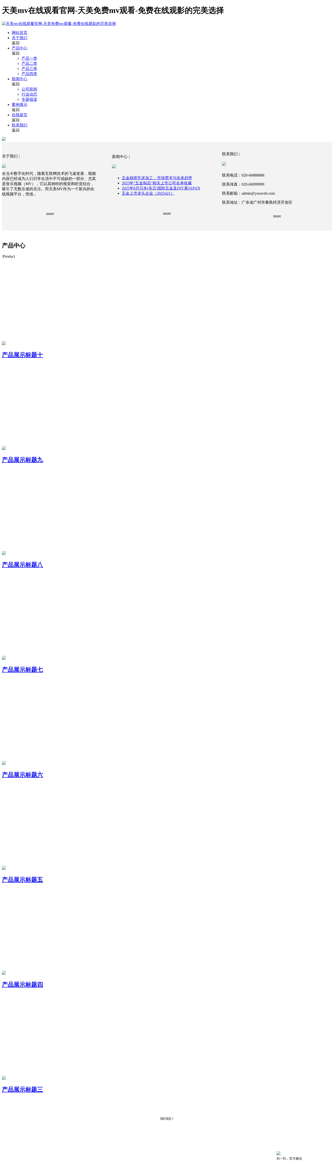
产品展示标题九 (22, 460)
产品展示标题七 (22, 669)
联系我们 (19, 125)
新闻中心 (19, 79)
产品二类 (29, 63)
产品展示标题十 (22, 355)
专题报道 (29, 99)
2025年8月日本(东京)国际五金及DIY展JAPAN (161, 188)
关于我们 (19, 38)
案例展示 (19, 104)
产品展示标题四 (22, 984)
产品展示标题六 (22, 775)
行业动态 (29, 94)
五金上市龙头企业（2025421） (148, 193)
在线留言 (19, 115)
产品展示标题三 (22, 1089)
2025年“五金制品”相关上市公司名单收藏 (157, 183)
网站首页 (19, 33)
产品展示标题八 (22, 564)
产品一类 (29, 58)
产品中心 (19, 48)
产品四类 (29, 74)
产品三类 (29, 69)
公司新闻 (29, 89)
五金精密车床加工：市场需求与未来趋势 (157, 178)
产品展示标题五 (22, 879)
